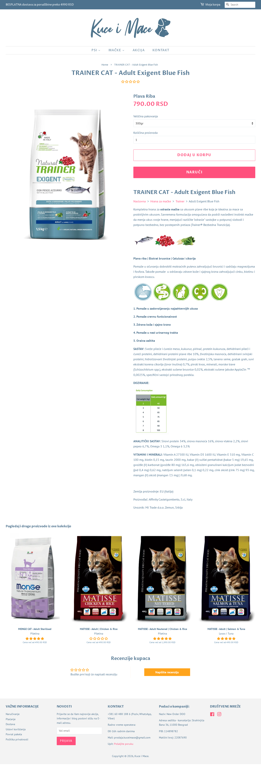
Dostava (10, 724)
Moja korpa (212, 4)
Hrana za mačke (160, 201)
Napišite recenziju (167, 672)
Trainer (180, 201)
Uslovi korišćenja (16, 729)
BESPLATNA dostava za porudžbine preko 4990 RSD (40, 4)
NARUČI (194, 172)
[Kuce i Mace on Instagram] (219, 715)
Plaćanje (10, 719)
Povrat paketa (14, 734)
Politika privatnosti (17, 739)
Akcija (139, 50)
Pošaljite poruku (123, 744)
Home (104, 65)
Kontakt (160, 50)
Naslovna (139, 201)
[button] (130, 82)
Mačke (115, 50)
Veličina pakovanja (145, 116)
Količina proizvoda (145, 133)
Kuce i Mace (141, 756)
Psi (95, 50)
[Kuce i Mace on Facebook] (212, 715)
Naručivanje (12, 714)
